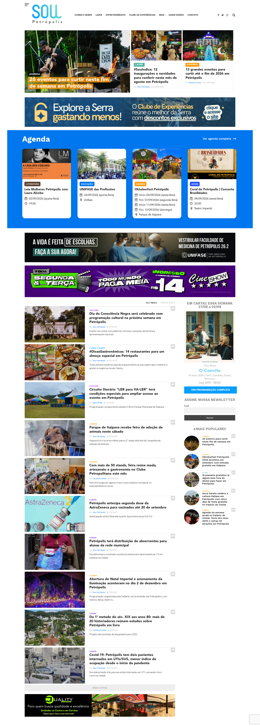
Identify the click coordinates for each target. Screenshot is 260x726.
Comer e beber (83, 15)
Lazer (99, 15)
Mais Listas (100, 688)
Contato (192, 15)
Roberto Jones (195, 83)
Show (194, 184)
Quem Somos (176, 15)
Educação (87, 184)
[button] (187, 359)
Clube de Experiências (142, 15)
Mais (161, 15)
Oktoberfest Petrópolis (152, 189)
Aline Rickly (97, 403)
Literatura (32, 184)
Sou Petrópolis (143, 87)
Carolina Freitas (100, 479)
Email (186, 406)
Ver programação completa (210, 390)
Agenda (140, 184)
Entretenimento (115, 15)
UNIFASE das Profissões (97, 189)
